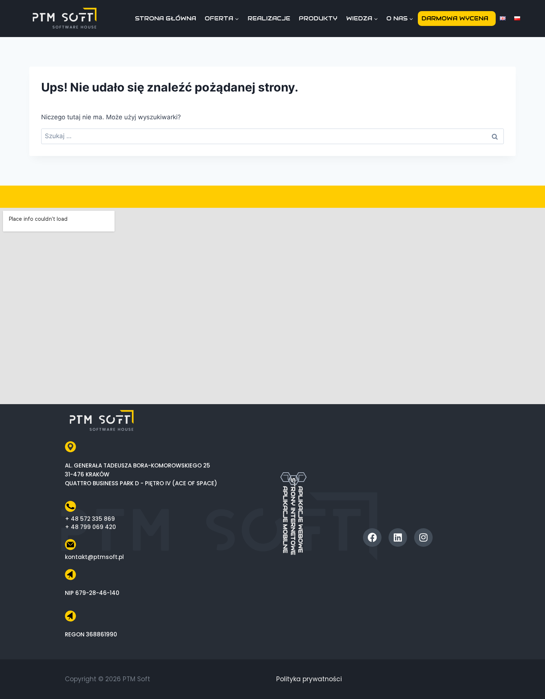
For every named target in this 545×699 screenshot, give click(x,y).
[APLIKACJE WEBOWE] (301, 477)
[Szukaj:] (272, 136)
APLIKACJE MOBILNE (285, 519)
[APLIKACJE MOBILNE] (285, 477)
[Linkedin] (398, 537)
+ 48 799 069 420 (90, 527)
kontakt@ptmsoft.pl (94, 557)
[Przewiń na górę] (531, 680)
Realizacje (269, 18)
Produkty (318, 18)
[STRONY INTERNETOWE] (293, 469)
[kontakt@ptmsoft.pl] (70, 544)
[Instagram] (423, 537)
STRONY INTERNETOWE (293, 516)
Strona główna (165, 18)
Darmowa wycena (455, 18)
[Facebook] (372, 537)
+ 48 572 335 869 (90, 519)
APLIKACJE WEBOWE (300, 519)
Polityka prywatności (309, 679)
